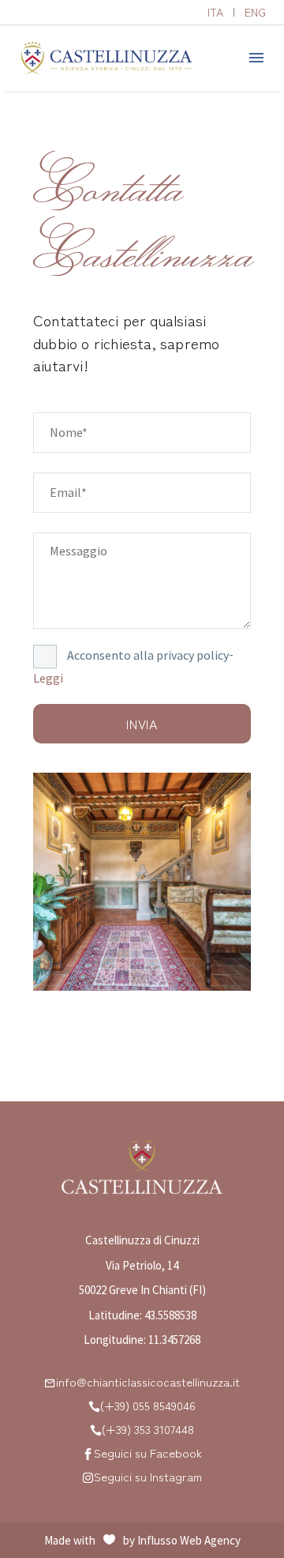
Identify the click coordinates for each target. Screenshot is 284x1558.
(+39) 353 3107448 (148, 1429)
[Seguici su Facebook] (88, 1453)
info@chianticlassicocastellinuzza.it (148, 1381)
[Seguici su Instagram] (88, 1477)
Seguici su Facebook (148, 1452)
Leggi (48, 678)
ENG (255, 12)
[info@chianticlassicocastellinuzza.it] (50, 1382)
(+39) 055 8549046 (148, 1405)
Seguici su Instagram (148, 1476)
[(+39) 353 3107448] (96, 1429)
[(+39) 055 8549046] (94, 1406)
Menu (256, 58)
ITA (215, 12)
